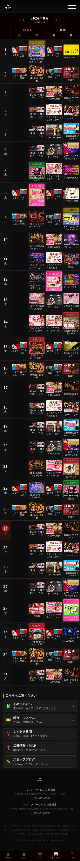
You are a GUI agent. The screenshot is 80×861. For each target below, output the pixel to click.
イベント (55, 855)
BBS (24, 855)
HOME (8, 855)
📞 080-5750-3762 (40, 798)
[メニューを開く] (72, 7)
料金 (40, 855)
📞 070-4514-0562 (40, 813)
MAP (72, 855)
